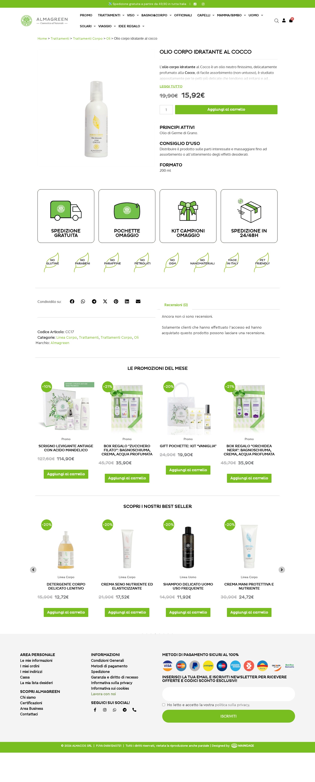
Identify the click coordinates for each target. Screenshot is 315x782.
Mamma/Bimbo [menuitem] (229, 15)
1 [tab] (142, 633)
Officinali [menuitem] (183, 15)
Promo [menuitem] (86, 15)
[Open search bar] (276, 21)
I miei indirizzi (31, 672)
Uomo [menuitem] (254, 15)
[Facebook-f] (95, 710)
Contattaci (29, 714)
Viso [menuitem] (131, 15)
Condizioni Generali (107, 660)
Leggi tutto (171, 86)
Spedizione (100, 672)
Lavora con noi (103, 694)
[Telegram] (124, 710)
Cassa (25, 677)
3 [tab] (151, 633)
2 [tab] (147, 633)
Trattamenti (60, 38)
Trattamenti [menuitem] (109, 15)
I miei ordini (29, 666)
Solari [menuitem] (86, 26)
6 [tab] (164, 633)
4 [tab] (155, 633)
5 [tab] (160, 633)
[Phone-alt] (134, 710)
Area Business (31, 708)
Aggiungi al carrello (226, 109)
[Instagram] (105, 710)
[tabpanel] (65, 568)
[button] (33, 570)
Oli (108, 38)
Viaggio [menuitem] (105, 26)
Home (42, 38)
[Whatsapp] (114, 710)
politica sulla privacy (232, 705)
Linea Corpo (66, 337)
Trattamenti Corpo (88, 38)
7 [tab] (168, 633)
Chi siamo (28, 697)
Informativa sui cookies (110, 688)
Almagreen (60, 343)
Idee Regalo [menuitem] (129, 26)
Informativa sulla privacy (111, 683)
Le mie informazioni (36, 660)
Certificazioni (31, 703)
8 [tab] (172, 633)
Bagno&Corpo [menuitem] (154, 15)
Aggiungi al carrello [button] (66, 474)
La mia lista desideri (36, 683)
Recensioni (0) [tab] (176, 305)
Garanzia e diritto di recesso (114, 677)
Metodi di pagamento (109, 666)
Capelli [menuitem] (203, 15)
